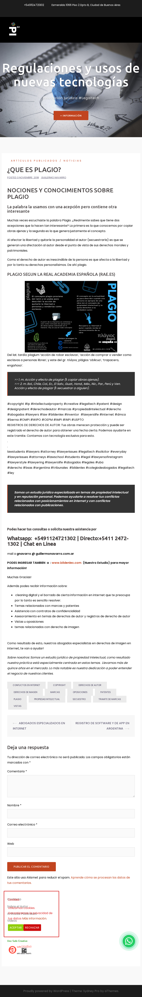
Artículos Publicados (34, 160)
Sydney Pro (91, 991)
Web (10, 844)
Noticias (73, 160)
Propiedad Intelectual (47, 699)
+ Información (71, 115)
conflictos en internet (26, 685)
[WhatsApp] (129, 941)
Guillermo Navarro (53, 177)
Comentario (17, 771)
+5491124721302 (34, 5)
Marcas (55, 692)
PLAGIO (17, 699)
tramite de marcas (110, 699)
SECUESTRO (79, 699)
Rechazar (32, 927)
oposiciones (80, 692)
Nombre (14, 805)
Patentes (105, 692)
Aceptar (16, 927)
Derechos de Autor (90, 685)
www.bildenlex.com (67, 563)
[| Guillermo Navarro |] (13, 30)
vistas (17, 706)
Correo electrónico (22, 824)
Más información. (34, 918)
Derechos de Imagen (25, 692)
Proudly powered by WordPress (46, 991)
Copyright (59, 685)
